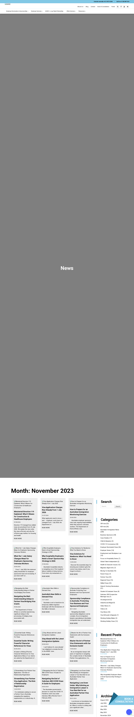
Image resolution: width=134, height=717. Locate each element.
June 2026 (103, 706)
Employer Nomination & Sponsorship (17, 11)
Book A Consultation (103, 6)
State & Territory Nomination (109, 586)
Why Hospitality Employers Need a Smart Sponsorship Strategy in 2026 (110, 677)
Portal (113, 6)
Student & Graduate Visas (108, 591)
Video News (104, 606)
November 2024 (105, 715)
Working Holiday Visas (107, 621)
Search (118, 506)
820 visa (103, 526)
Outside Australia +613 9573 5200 (103, 1)
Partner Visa (104, 577)
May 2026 (103, 709)
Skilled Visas (104, 583)
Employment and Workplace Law (110, 553)
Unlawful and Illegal (106, 603)
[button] (129, 712)
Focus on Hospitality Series (109, 558)
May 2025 (103, 712)
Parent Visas (104, 574)
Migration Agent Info (107, 568)
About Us (80, 6)
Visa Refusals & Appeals (108, 615)
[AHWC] (8, 4)
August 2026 (104, 700)
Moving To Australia (106, 571)
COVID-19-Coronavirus (107, 544)
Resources (82, 11)
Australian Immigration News (109, 530)
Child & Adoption (105, 541)
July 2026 (103, 703)
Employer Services (36, 11)
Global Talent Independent (108, 561)
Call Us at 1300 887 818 (122, 1)
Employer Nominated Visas (109, 547)
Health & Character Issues (108, 565)
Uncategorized (105, 600)
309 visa (103, 523)
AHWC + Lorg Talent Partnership (54, 11)
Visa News (103, 612)
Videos (102, 609)
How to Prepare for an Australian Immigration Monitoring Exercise (107, 659)
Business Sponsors (106, 535)
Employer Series (105, 550)
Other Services (71, 11)
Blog (87, 6)
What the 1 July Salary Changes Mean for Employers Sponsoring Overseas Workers (110, 668)
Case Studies (104, 538)
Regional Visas (105, 580)
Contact (93, 6)
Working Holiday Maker (107, 618)
